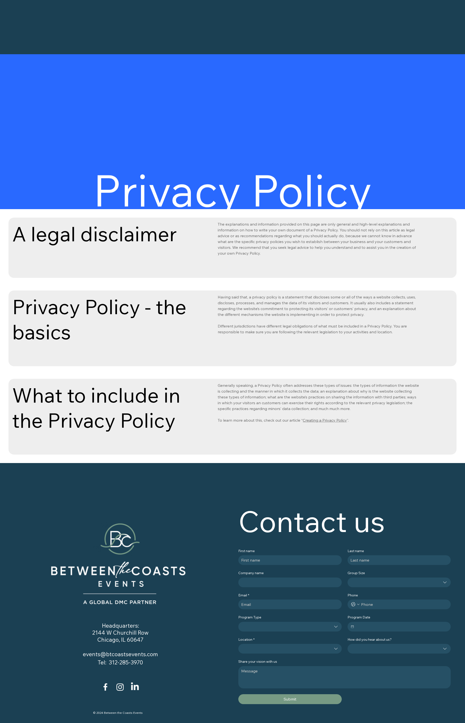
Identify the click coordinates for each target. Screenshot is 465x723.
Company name (251, 573)
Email (243, 595)
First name (246, 551)
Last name (356, 551)
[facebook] (105, 687)
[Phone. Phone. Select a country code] (355, 604)
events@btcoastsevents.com (120, 654)
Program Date (359, 617)
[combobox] (399, 582)
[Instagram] (120, 687)
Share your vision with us (257, 661)
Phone (353, 595)
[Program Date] (352, 627)
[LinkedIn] (135, 687)
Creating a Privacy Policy (325, 420)
